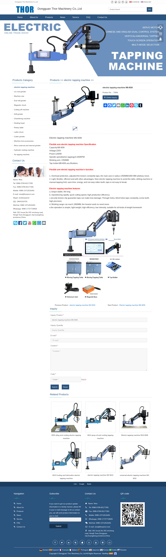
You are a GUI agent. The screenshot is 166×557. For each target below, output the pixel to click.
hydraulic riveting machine (24, 150)
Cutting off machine (21, 110)
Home (20, 17)
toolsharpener (24, 198)
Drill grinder (18, 114)
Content (54, 346)
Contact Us (102, 17)
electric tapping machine (77, 80)
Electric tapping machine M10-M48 (134, 435)
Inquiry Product (57, 315)
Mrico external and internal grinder (27, 145)
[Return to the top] (160, 40)
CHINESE (136, 2)
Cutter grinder (19, 136)
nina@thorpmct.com (27, 194)
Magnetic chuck (20, 105)
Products (49, 17)
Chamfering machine (22, 119)
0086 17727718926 (29, 209)
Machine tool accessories (24, 141)
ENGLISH (147, 2)
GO (149, 9)
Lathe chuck (18, 132)
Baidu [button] (89, 484)
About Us (34, 17)
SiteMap (105, 553)
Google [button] (81, 484)
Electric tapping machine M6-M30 (132, 305)
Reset (65, 387)
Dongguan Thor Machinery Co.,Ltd (72, 553)
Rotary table (18, 128)
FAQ (88, 17)
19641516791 (22, 201)
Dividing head (19, 123)
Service (75, 17)
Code (53, 374)
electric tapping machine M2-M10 (82, 305)
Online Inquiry (111, 97)
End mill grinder (20, 101)
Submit (54, 387)
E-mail (54, 335)
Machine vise (19, 96)
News (62, 17)
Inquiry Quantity (57, 325)
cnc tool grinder (20, 92)
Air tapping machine (21, 154)
